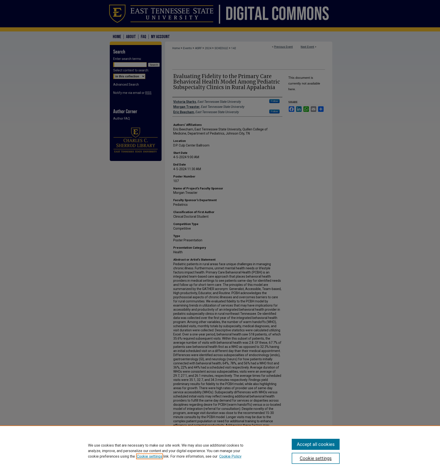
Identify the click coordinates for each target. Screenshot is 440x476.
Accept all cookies (316, 444)
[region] (220, 450)
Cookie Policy (230, 456)
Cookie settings (149, 456)
